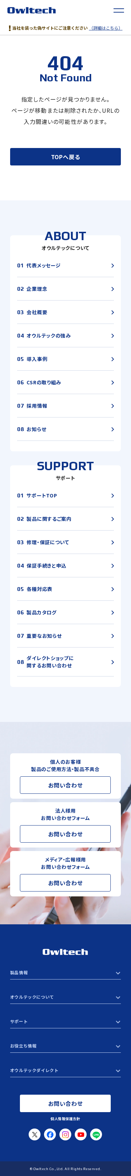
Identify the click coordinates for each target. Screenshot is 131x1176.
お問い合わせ (65, 785)
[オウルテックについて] (65, 997)
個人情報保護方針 (65, 1118)
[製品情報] (65, 972)
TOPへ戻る (65, 157)
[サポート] (65, 1021)
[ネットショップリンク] (65, 1070)
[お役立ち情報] (65, 1046)
